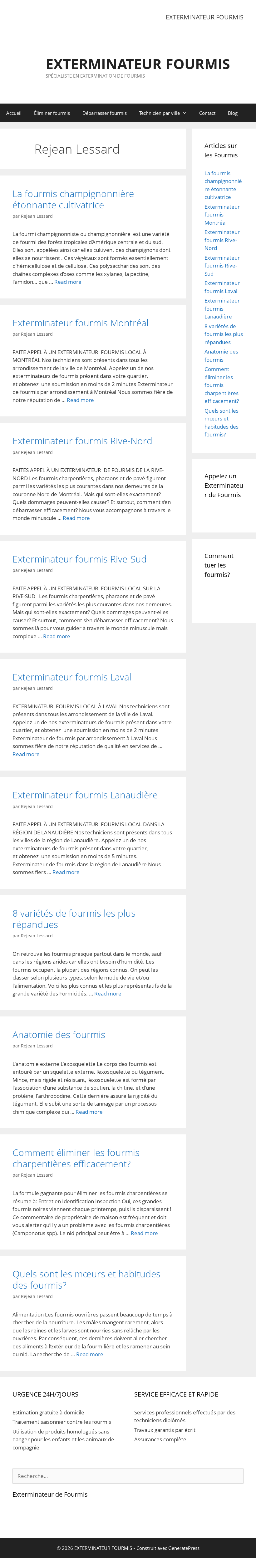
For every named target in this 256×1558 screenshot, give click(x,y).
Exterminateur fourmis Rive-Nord (82, 440)
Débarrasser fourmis (104, 113)
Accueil (14, 113)
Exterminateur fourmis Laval (71, 676)
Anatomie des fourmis (58, 1034)
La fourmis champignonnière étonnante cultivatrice (73, 199)
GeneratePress (183, 1548)
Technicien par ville (159, 113)
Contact (207, 113)
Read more (67, 281)
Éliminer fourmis (52, 113)
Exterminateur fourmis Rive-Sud (79, 558)
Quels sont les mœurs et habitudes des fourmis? (86, 1279)
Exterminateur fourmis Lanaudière (85, 794)
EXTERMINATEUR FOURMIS (138, 63)
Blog (233, 113)
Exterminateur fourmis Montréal (80, 322)
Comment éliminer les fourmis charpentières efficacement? (76, 1158)
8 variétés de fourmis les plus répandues (73, 919)
